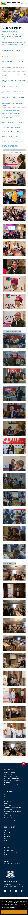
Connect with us (12, 881)
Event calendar (8, 850)
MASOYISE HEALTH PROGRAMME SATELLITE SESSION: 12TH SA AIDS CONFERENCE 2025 (14, 150)
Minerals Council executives (12, 780)
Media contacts (8, 857)
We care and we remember (12, 863)
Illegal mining (8, 805)
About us (8, 769)
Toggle (25, 3)
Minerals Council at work (11, 776)
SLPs (5, 840)
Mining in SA (9, 827)
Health (6, 803)
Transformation (8, 818)
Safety (6, 813)
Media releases (8, 859)
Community (7, 795)
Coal (5, 830)
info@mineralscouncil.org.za (16, 886)
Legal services (8, 809)
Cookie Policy (12, 907)
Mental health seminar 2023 (9, 563)
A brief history (8, 774)
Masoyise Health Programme (13, 811)
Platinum (7, 836)
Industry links (8, 838)
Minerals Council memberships (13, 784)
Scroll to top (23, 763)
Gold (5, 834)
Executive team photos (11, 853)
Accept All (14, 912)
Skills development (9, 816)
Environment (8, 801)
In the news (7, 855)
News (6, 848)
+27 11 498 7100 (15, 884)
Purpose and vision (9, 772)
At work (8, 792)
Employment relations (10, 799)
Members (7, 782)
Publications (8, 861)
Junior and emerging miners (12, 807)
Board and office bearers (11, 778)
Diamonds (7, 832)
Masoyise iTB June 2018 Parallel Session (12, 331)
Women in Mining (9, 820)
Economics (7, 797)
